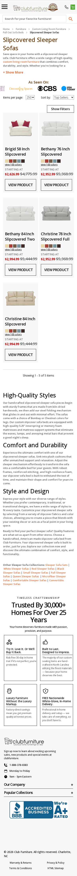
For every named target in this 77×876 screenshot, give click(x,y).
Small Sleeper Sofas (35, 572)
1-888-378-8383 (18, 765)
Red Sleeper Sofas (43, 568)
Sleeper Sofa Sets (56, 565)
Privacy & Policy (55, 862)
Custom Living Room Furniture (49, 29)
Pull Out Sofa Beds (13, 32)
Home (6, 29)
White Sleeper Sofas (16, 568)
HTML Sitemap (56, 868)
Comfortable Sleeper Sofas (29, 580)
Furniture (21, 29)
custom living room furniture (21, 61)
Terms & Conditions (20, 868)
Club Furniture (23, 852)
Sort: (46, 97)
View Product (20, 184)
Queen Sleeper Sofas (26, 576)
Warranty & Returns (21, 862)
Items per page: (13, 97)
